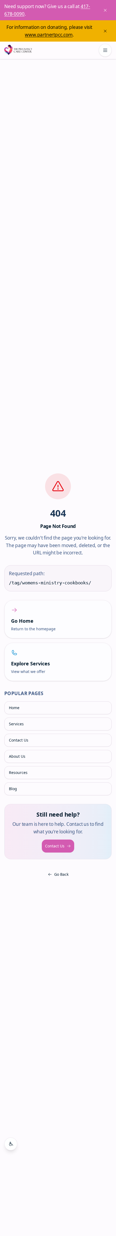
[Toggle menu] (105, 50)
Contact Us (18, 740)
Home (14, 707)
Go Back (61, 874)
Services (16, 723)
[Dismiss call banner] (105, 10)
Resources (18, 772)
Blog (13, 788)
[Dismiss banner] (105, 31)
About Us (17, 756)
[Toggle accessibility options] (10, 1143)
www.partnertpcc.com (49, 35)
